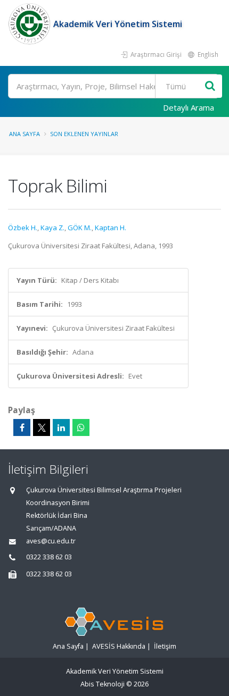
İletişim (165, 646)
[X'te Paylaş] (41, 427)
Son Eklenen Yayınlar (84, 134)
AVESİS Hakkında (118, 646)
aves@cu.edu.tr (51, 541)
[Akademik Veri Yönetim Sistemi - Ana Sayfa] (30, 24)
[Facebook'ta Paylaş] (21, 427)
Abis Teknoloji (102, 684)
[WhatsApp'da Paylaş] (80, 427)
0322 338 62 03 (49, 556)
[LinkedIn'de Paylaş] (61, 427)
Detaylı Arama (188, 107)
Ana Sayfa (24, 134)
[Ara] (210, 86)
